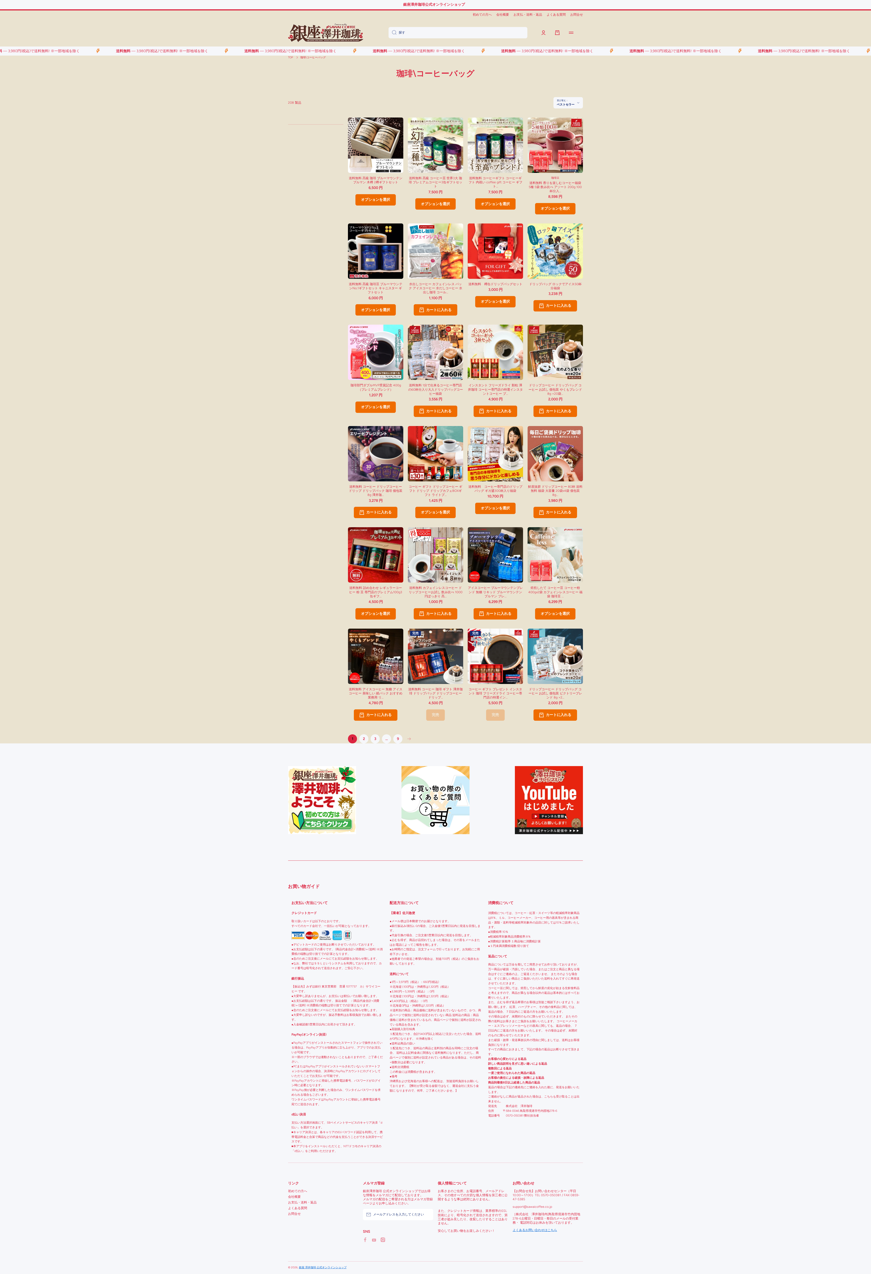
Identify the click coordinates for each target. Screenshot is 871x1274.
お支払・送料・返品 (302, 1202)
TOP (290, 57)
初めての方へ (297, 1191)
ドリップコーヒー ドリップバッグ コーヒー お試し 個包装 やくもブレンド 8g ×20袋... (555, 389)
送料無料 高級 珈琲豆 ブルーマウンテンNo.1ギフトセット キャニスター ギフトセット (375, 288)
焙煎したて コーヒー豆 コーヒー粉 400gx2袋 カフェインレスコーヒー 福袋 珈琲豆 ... (555, 592)
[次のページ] (408, 738)
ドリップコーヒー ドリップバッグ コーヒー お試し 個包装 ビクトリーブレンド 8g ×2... (555, 693)
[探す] (392, 32)
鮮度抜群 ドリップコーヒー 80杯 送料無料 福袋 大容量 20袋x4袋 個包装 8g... (555, 491)
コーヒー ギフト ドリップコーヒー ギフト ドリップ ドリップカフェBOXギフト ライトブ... (435, 491)
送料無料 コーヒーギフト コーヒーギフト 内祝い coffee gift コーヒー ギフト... (495, 182)
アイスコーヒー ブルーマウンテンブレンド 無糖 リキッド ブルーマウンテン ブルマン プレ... (495, 592)
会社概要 (294, 1197)
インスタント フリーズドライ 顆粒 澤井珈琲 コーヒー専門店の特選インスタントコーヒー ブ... (495, 389)
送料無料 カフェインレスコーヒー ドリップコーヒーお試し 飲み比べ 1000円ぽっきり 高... (435, 592)
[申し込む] (427, 1214)
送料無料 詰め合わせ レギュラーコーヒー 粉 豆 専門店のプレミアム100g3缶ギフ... (375, 592)
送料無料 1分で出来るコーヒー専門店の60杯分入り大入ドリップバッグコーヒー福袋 (435, 389)
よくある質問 (297, 1208)
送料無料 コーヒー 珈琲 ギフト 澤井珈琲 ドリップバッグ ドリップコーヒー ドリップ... (435, 693)
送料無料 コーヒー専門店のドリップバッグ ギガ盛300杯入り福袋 (495, 489)
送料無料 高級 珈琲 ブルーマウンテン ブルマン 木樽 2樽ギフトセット (375, 180)
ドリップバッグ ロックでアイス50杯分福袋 (555, 286)
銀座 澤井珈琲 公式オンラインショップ (323, 1267)
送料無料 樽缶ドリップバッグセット (495, 284)
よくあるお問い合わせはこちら (535, 1230)
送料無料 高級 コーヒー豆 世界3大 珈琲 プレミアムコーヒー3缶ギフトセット (435, 182)
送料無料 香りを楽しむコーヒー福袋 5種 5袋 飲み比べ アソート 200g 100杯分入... (556, 187)
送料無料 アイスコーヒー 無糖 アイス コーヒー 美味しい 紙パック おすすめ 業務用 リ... (375, 693)
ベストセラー (566, 104)
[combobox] (458, 32)
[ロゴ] (325, 32)
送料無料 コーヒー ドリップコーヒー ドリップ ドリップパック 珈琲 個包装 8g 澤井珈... (375, 491)
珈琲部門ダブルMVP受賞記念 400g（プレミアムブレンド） (375, 387)
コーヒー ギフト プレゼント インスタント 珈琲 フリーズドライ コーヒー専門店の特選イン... (495, 693)
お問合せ (294, 1214)
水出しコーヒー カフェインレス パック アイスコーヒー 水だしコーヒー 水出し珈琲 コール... (435, 288)
